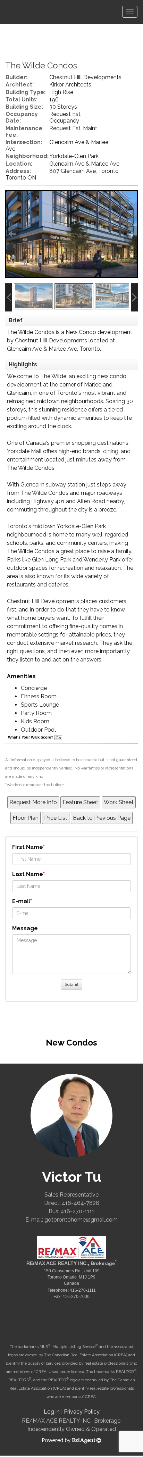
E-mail (21, 901)
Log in (52, 1411)
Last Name (27, 874)
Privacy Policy (82, 1411)
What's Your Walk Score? (31, 737)
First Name (27, 847)
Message (25, 928)
